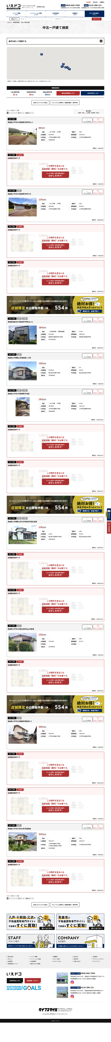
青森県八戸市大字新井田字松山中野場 (21, 629)
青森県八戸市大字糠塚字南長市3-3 (20, 721)
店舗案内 (102, 2)
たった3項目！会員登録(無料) (55, 174)
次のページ (21, 113)
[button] (62, 67)
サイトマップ (96, 961)
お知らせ (76, 956)
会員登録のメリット (13, 963)
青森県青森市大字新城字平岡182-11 (20, 322)
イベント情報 (16, 13)
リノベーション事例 (36, 13)
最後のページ (29, 113)
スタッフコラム (57, 961)
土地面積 (88, 112)
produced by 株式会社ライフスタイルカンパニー (55, 1014)
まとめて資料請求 (87, 121)
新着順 (79, 112)
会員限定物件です (14, 158)
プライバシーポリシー (98, 959)
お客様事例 (55, 13)
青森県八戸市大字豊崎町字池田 (18, 394)
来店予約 (95, 2)
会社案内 (95, 956)
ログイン (10, 959)
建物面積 (93, 112)
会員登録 (88, 2)
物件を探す (10, 956)
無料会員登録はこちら (68, 93)
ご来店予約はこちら (92, 93)
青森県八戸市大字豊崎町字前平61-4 (20, 122)
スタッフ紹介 (56, 959)
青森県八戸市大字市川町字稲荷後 (19, 829)
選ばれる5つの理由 (35, 963)
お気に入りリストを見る (40, 103)
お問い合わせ (77, 961)
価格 (83, 112)
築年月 (97, 112)
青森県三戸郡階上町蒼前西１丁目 (19, 358)
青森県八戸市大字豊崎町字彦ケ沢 (19, 194)
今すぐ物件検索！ (94, 13)
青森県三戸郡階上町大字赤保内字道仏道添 (22, 521)
